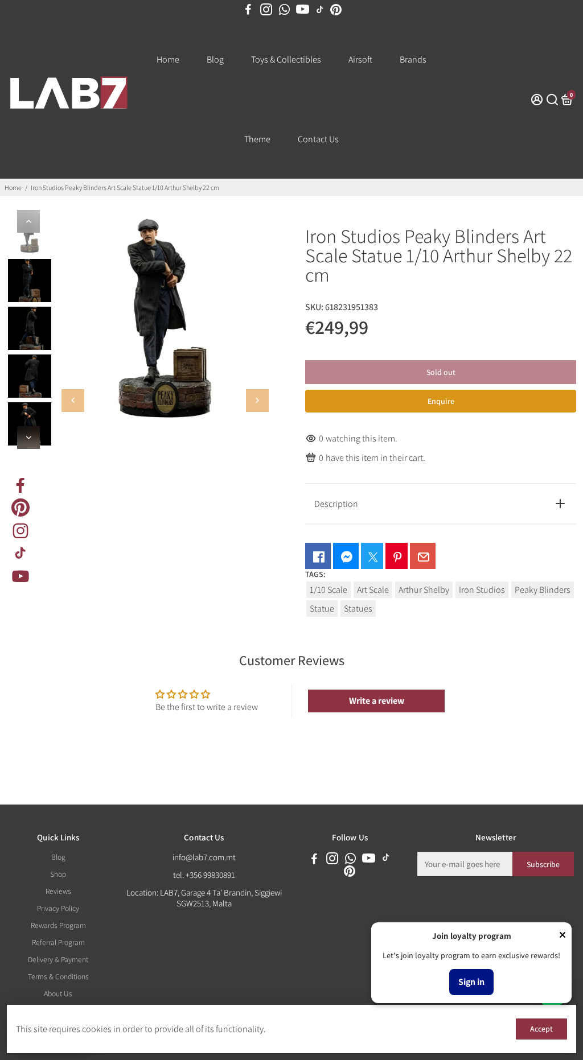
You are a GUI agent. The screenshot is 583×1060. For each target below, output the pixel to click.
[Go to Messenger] (346, 556)
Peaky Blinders (542, 590)
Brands (413, 59)
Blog (215, 59)
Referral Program (58, 942)
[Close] (562, 936)
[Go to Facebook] (248, 9)
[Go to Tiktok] (20, 553)
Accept (541, 1029)
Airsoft (360, 59)
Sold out (440, 372)
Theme (257, 139)
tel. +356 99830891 (204, 874)
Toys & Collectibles (286, 59)
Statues (358, 608)
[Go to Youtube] (302, 9)
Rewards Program (58, 925)
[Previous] (28, 221)
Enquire (441, 401)
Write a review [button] (376, 701)
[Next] (28, 437)
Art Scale (373, 590)
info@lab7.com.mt (204, 857)
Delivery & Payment (58, 959)
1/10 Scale (328, 590)
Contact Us (318, 139)
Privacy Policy (58, 908)
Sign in (471, 982)
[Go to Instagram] (266, 9)
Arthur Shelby (424, 590)
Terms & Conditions (58, 976)
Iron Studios (482, 590)
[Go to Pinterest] (336, 9)
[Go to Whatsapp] (284, 9)
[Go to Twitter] (372, 556)
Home (168, 59)
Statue (322, 608)
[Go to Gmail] (423, 556)
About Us (58, 993)
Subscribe (543, 864)
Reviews (58, 891)
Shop (58, 874)
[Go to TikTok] (320, 9)
